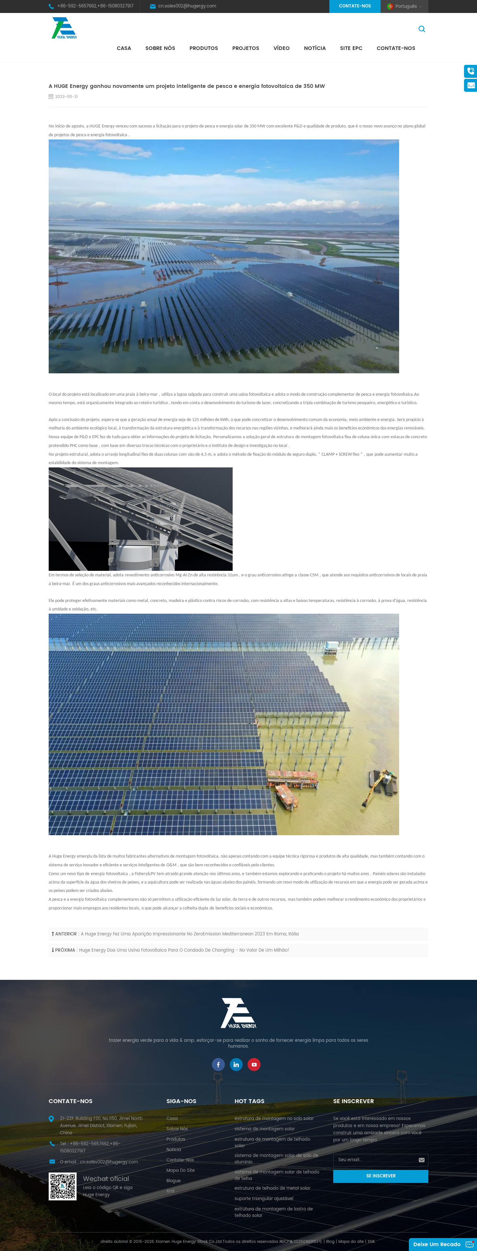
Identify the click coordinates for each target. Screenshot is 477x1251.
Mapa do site (180, 1170)
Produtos (204, 48)
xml (170, 1191)
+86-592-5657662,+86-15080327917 (95, 6)
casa (172, 1118)
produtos (175, 1139)
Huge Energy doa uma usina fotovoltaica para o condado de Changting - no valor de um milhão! (184, 950)
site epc (351, 48)
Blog (330, 1242)
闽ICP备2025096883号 (300, 1242)
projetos (245, 48)
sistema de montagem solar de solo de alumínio (276, 1159)
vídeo (282, 48)
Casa (124, 48)
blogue (173, 1181)
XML (371, 1242)
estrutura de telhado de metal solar (273, 1188)
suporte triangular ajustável (264, 1199)
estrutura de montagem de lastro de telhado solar (274, 1212)
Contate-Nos (355, 6)
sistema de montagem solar (265, 1129)
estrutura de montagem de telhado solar (272, 1142)
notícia (315, 48)
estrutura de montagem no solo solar (274, 1118)
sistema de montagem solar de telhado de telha (277, 1175)
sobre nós (160, 48)
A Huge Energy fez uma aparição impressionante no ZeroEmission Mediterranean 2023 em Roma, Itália (190, 934)
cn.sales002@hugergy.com (187, 6)
